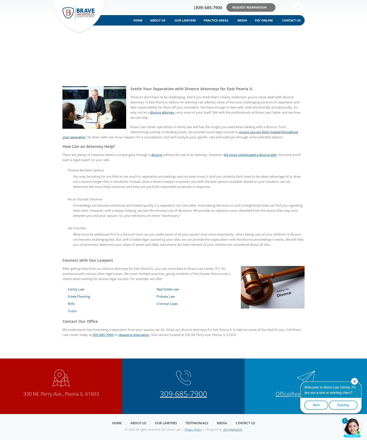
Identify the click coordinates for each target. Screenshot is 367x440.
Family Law (76, 289)
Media (242, 20)
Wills (71, 303)
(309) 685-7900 (208, 7)
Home (138, 20)
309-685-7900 (103, 335)
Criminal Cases (167, 303)
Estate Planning (79, 296)
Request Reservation (249, 7)
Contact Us (291, 20)
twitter (288, 7)
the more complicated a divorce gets (250, 155)
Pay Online (264, 20)
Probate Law (166, 296)
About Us (157, 20)
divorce (156, 155)
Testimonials (197, 423)
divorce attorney (162, 112)
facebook (281, 7)
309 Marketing (232, 429)
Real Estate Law (168, 289)
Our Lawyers (185, 20)
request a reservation (133, 335)
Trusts (72, 311)
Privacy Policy (193, 429)
